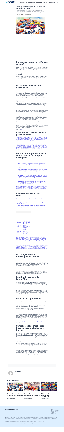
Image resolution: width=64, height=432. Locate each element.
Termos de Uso (53, 413)
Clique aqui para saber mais (25, 250)
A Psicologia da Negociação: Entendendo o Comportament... (48, 395)
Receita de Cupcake (54, 411)
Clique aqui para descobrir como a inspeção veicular (31, 129)
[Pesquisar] (57, 2)
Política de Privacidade (55, 410)
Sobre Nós (52, 412)
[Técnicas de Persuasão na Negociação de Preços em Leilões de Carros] (15, 390)
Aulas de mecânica (23, 2)
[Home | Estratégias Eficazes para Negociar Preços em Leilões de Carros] (12, 2)
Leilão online (45, 2)
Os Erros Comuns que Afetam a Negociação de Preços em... (32, 394)
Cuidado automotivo (31, 2)
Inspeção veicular (39, 2)
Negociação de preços (51, 2)
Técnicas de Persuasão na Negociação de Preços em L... (15, 394)
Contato (52, 409)
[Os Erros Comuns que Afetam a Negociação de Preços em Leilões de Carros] (32, 390)
